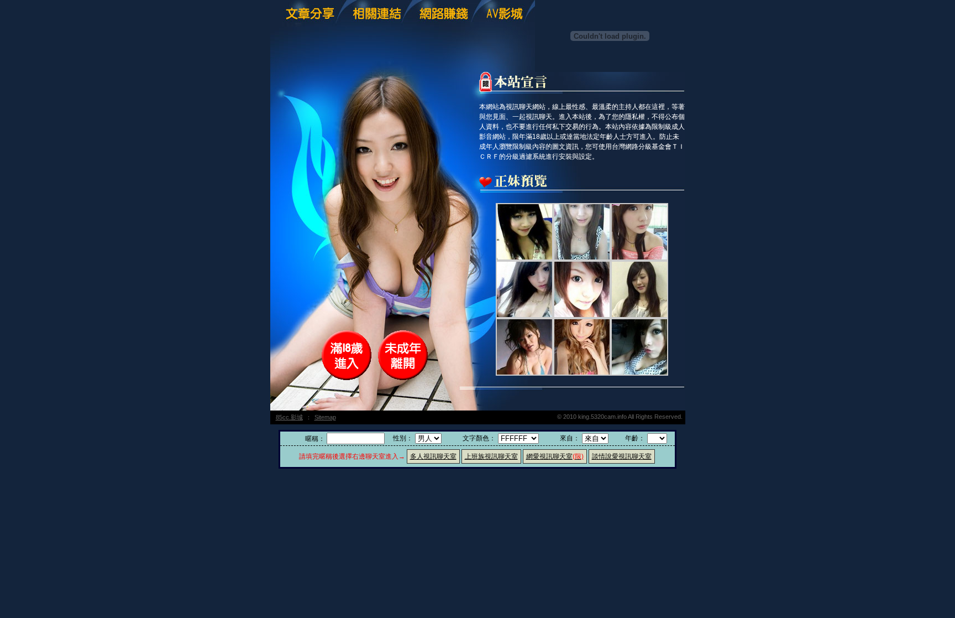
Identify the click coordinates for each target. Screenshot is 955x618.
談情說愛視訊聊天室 (622, 456)
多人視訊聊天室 (433, 456)
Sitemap (325, 417)
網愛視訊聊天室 (555, 456)
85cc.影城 (289, 417)
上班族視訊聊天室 (491, 456)
